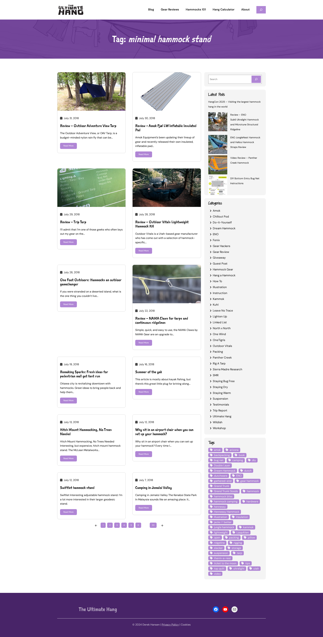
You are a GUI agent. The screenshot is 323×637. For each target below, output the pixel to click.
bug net (218, 460)
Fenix (216, 240)
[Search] (256, 79)
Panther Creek (222, 357)
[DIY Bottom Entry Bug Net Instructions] (217, 186)
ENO (216, 234)
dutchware (220, 475)
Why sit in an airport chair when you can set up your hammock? (164, 432)
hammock (253, 491)
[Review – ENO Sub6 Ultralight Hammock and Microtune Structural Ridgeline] (217, 122)
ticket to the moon (225, 563)
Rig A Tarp (219, 363)
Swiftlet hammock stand (77, 488)
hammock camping (226, 501)
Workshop (219, 428)
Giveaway (219, 257)
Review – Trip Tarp (73, 222)
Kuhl (216, 304)
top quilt (219, 568)
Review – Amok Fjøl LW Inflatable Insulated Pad (165, 128)
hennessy (220, 506)
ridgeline (219, 543)
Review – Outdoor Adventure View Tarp (88, 126)
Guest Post (220, 263)
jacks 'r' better (222, 522)
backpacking (222, 455)
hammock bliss (223, 496)
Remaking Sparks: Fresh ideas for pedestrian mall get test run (84, 374)
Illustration (220, 287)
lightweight (221, 532)
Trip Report (220, 410)
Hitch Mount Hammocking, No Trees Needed (86, 432)
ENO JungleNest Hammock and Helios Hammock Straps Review (245, 142)
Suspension (220, 398)
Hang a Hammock (224, 275)
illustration (220, 517)
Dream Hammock (224, 228)
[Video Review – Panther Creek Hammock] (217, 165)
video (217, 574)
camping (237, 460)
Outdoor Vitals (222, 346)
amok (217, 450)
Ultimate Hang (222, 416)
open (217, 537)
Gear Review (221, 252)
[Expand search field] (261, 9)
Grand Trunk (221, 486)
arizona (234, 450)
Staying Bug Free (224, 381)
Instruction (220, 293)
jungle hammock (224, 527)
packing (234, 537)
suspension (221, 553)
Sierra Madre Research (227, 369)
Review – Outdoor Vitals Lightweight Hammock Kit (162, 224)
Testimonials (221, 404)
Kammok (218, 299)
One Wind (219, 334)
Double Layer (222, 465)
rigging (238, 543)
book (242, 455)
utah (256, 568)
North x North (222, 328)
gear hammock (249, 481)
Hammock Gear (223, 269)
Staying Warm (222, 393)
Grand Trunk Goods (226, 491)
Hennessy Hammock (226, 512)
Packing (218, 351)
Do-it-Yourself (222, 222)
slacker (218, 548)
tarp (239, 553)
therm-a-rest (222, 558)
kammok (248, 527)
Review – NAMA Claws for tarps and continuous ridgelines (161, 320)
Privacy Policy (170, 624)
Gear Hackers (221, 246)
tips (247, 563)
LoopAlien (243, 532)
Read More (68, 145)
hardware (252, 501)
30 (153, 525)
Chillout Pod (221, 216)
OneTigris (219, 340)
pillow (251, 537)
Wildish (217, 422)
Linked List (220, 322)
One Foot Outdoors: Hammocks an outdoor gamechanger (90, 282)
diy (254, 460)
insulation (242, 517)
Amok (216, 210)
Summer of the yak (148, 372)
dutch (248, 470)
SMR (216, 375)
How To (217, 281)
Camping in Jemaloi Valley (153, 488)
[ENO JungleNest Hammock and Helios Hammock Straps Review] (217, 145)
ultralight (238, 568)
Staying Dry (220, 387)
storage (236, 548)
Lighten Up (220, 316)
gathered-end (222, 481)
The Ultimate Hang (98, 609)
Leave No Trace (223, 310)
